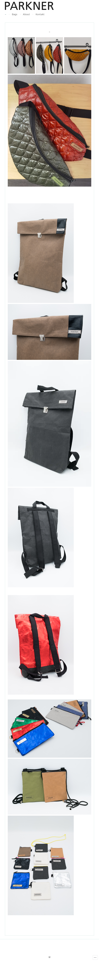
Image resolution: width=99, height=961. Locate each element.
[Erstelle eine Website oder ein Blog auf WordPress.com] (49, 957)
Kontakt (40, 14)
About (26, 14)
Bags (14, 14)
